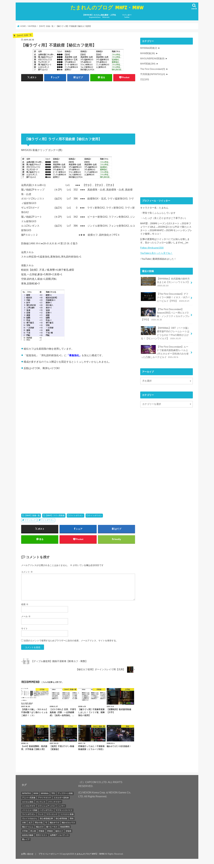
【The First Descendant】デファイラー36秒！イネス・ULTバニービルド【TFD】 (173, 297)
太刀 (30, 822)
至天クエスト (41, 835)
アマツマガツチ (44, 798)
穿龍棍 (68, 831)
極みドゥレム (27, 827)
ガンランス (40, 802)
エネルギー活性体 (61, 798)
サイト (24, 628)
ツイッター (127, 16)
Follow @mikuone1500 (152, 248)
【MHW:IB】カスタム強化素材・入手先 (99, 16)
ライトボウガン (76, 515)
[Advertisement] (78, 106)
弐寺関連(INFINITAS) (152, 74)
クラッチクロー (54, 802)
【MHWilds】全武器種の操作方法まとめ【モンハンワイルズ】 (173, 282)
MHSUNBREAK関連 (152, 58)
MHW (36, 793)
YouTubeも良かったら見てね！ (156, 253)
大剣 (24, 822)
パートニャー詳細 (29, 810)
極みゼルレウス (68, 822)
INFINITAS (26, 793)
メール (26, 616)
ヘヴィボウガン (46, 810)
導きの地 (38, 822)
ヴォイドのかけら (29, 818)
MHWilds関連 (148, 48)
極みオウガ (54, 822)
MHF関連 (147, 63)
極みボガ (40, 827)
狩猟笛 (50, 831)
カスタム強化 (27, 802)
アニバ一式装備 (28, 798)
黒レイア (26, 839)
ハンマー (61, 806)
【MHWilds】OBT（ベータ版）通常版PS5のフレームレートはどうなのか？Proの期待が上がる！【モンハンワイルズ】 (165, 333)
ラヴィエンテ (30, 520)
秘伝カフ (59, 831)
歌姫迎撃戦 (65, 827)
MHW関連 (147, 53)
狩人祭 (33, 831)
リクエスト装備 (66, 814)
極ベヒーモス (51, 827)
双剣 (71, 818)
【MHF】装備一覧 (32, 515)
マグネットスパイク (64, 810)
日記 (144, 79)
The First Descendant (152, 69)
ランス (41, 814)
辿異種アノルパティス (59, 835)
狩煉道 (41, 831)
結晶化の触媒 (27, 835)
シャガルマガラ (28, 806)
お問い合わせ (27, 854)
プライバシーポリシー (49, 854)
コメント (27, 572)
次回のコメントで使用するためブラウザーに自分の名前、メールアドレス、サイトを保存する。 (71, 640)
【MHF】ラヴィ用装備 (54, 515)
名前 (24, 604)
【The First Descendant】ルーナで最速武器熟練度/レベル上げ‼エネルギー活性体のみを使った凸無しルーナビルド (165, 352)
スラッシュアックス (46, 806)
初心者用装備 (61, 818)
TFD (53, 793)
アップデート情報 (65, 793)
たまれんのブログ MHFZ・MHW (107, 7)
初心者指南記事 (46, 818)
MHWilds (45, 793)
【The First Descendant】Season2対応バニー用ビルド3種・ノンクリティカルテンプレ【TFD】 (165, 314)
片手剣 (25, 831)
